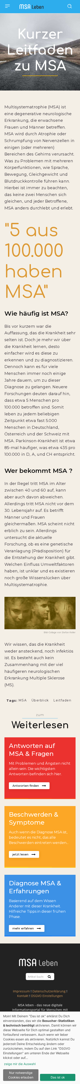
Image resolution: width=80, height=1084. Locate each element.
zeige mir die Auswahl (20, 1064)
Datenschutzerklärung (49, 991)
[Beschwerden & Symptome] (40, 837)
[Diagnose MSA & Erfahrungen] (40, 905)
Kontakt (22, 996)
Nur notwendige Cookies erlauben (20, 1075)
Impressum (21, 991)
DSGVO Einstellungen (47, 996)
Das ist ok (58, 1077)
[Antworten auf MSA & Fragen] (40, 768)
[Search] (48, 976)
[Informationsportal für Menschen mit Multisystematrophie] (32, 6)
